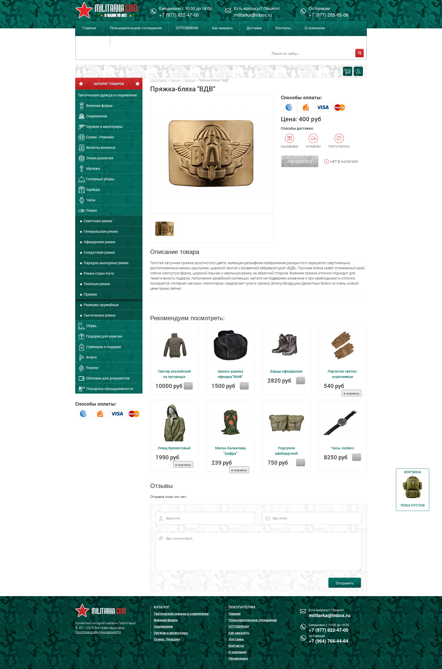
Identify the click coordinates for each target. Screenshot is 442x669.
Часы (90, 199)
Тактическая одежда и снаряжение (107, 95)
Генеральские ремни (100, 231)
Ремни (91, 210)
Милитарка (158, 80)
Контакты (283, 27)
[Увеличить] (211, 154)
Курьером (313, 146)
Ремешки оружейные (101, 304)
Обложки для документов (107, 378)
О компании (315, 27)
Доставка (254, 27)
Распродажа (92, 40)
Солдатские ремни (99, 252)
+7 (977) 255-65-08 (328, 14)
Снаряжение (96, 116)
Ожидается (300, 161)
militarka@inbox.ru (253, 14)
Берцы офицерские (286, 371)
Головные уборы (99, 178)
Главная (89, 27)
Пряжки (90, 294)
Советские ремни (97, 220)
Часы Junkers (342, 447)
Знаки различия (99, 157)
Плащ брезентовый (174, 447)
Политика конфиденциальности (98, 632)
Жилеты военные (100, 147)
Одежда (92, 189)
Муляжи (92, 168)
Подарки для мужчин (103, 336)
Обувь (91, 325)
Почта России (339, 146)
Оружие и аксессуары (104, 126)
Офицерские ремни (99, 241)
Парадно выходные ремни (105, 262)
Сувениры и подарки (103, 346)
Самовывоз (289, 146)
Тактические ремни (99, 315)
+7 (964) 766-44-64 (328, 641)
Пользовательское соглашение (136, 27)
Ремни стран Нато (98, 273)
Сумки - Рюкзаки (99, 137)
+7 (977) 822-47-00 (179, 14)
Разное (91, 367)
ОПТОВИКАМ (187, 27)
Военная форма (99, 105)
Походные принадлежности (109, 388)
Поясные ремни (96, 283)
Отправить (344, 582)
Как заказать (222, 27)
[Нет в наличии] (188, 386)
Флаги (91, 357)
